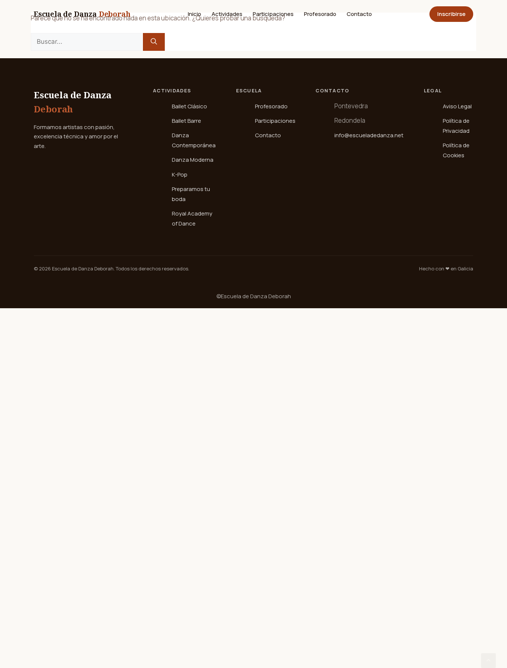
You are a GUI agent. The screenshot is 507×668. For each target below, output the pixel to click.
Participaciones (273, 14)
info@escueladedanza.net (368, 135)
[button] (488, 660)
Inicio (194, 14)
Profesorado (320, 14)
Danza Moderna (192, 160)
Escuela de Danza (82, 14)
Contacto (359, 14)
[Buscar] (154, 42)
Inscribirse (451, 14)
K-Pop (179, 174)
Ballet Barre (186, 121)
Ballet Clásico (189, 106)
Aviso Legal (457, 106)
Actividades (227, 14)
